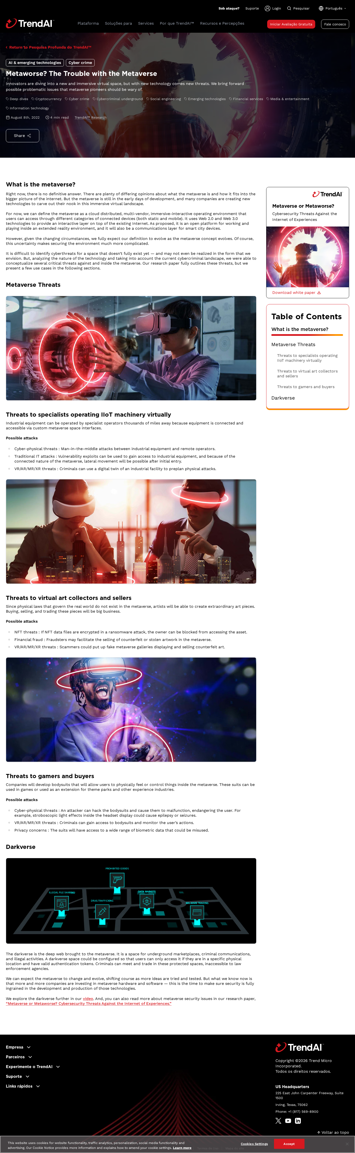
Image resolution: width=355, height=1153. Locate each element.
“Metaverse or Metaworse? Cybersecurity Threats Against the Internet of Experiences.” (89, 1003)
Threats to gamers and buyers (306, 386)
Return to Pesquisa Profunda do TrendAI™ (50, 47)
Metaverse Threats (293, 344)
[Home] (299, 1047)
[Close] (347, 1144)
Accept (289, 1144)
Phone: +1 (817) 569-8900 (296, 1111)
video (88, 998)
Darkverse (283, 398)
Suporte (252, 8)
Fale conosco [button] (335, 24)
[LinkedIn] (298, 1121)
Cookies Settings (254, 1144)
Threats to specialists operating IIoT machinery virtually (307, 358)
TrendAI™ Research (91, 117)
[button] (296, 292)
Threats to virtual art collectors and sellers (307, 373)
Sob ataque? (229, 8)
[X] (278, 1121)
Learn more (182, 1148)
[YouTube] (288, 1121)
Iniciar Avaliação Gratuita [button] (291, 24)
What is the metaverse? (299, 329)
